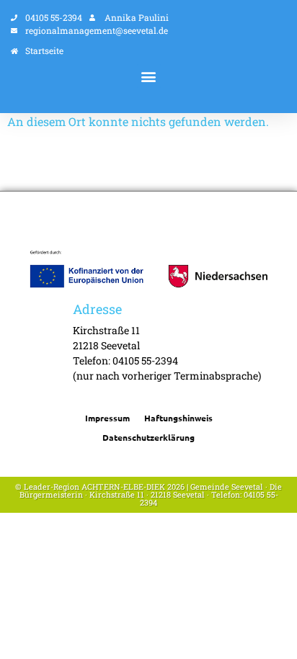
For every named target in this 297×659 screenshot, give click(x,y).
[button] (149, 76)
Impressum (107, 417)
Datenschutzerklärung (148, 437)
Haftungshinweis (178, 417)
